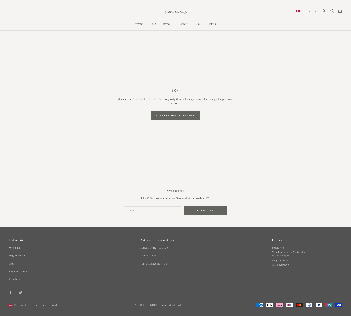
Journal (212, 24)
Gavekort (182, 24)
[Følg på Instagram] (20, 292)
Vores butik (14, 247)
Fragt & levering (17, 255)
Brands (166, 24)
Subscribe (205, 210)
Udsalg (198, 24)
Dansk (54, 305)
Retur (11, 263)
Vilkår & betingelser (19, 271)
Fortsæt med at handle (175, 115)
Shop (153, 24)
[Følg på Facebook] (10, 292)
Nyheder (139, 24)
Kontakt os (14, 279)
